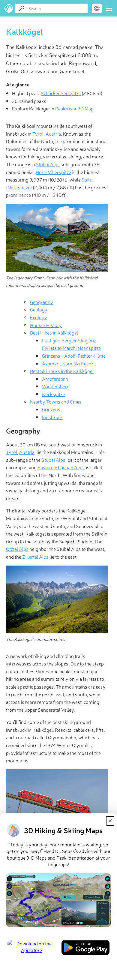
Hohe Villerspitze (53, 172)
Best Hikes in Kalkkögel (54, 332)
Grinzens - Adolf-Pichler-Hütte (74, 355)
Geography (41, 302)
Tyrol (38, 133)
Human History (46, 325)
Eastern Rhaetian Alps (61, 467)
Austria (53, 133)
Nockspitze (53, 394)
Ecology (38, 317)
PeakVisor (8, 8)
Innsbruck (52, 417)
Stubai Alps (48, 164)
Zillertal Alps (35, 556)
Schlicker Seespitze (61, 93)
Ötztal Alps (17, 548)
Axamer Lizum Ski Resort (68, 363)
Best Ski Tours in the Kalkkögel (62, 371)
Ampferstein (55, 378)
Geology (38, 309)
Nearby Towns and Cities (56, 401)
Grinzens (51, 409)
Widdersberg (56, 386)
